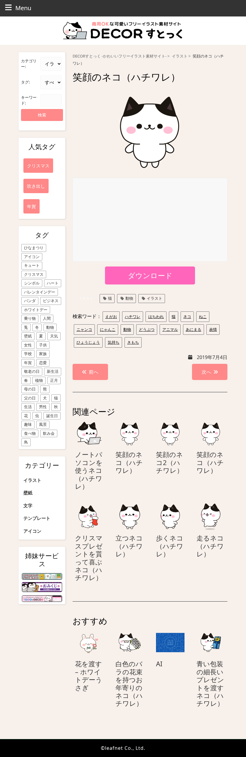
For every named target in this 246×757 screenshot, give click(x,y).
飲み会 (49, 433)
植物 (39, 380)
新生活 (52, 371)
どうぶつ (146, 329)
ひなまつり (34, 247)
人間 (47, 318)
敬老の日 (32, 371)
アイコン (32, 256)
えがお (111, 316)
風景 (43, 424)
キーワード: (29, 100)
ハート (52, 283)
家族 (43, 353)
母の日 (30, 389)
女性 (28, 345)
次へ (206, 372)
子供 (43, 345)
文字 (27, 505)
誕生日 (52, 415)
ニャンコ (84, 329)
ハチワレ (132, 316)
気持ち (113, 342)
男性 (43, 406)
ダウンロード (150, 275)
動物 (50, 327)
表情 (213, 329)
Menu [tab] (23, 8)
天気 (54, 336)
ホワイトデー (35, 309)
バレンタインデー (39, 292)
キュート (32, 265)
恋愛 (43, 362)
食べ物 (30, 433)
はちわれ (156, 316)
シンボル (32, 283)
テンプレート (36, 518)
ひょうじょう (88, 342)
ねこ (203, 316)
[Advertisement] (150, 220)
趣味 (28, 424)
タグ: (25, 82)
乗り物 (30, 318)
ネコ (187, 316)
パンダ (30, 300)
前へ (93, 372)
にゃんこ (108, 329)
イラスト (32, 480)
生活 (28, 406)
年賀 (28, 362)
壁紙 (28, 336)
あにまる (193, 329)
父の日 (30, 398)
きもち (133, 342)
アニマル (170, 329)
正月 (54, 380)
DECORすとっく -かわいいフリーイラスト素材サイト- (119, 56)
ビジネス (50, 300)
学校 (28, 353)
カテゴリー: (29, 63)
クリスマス (34, 274)
